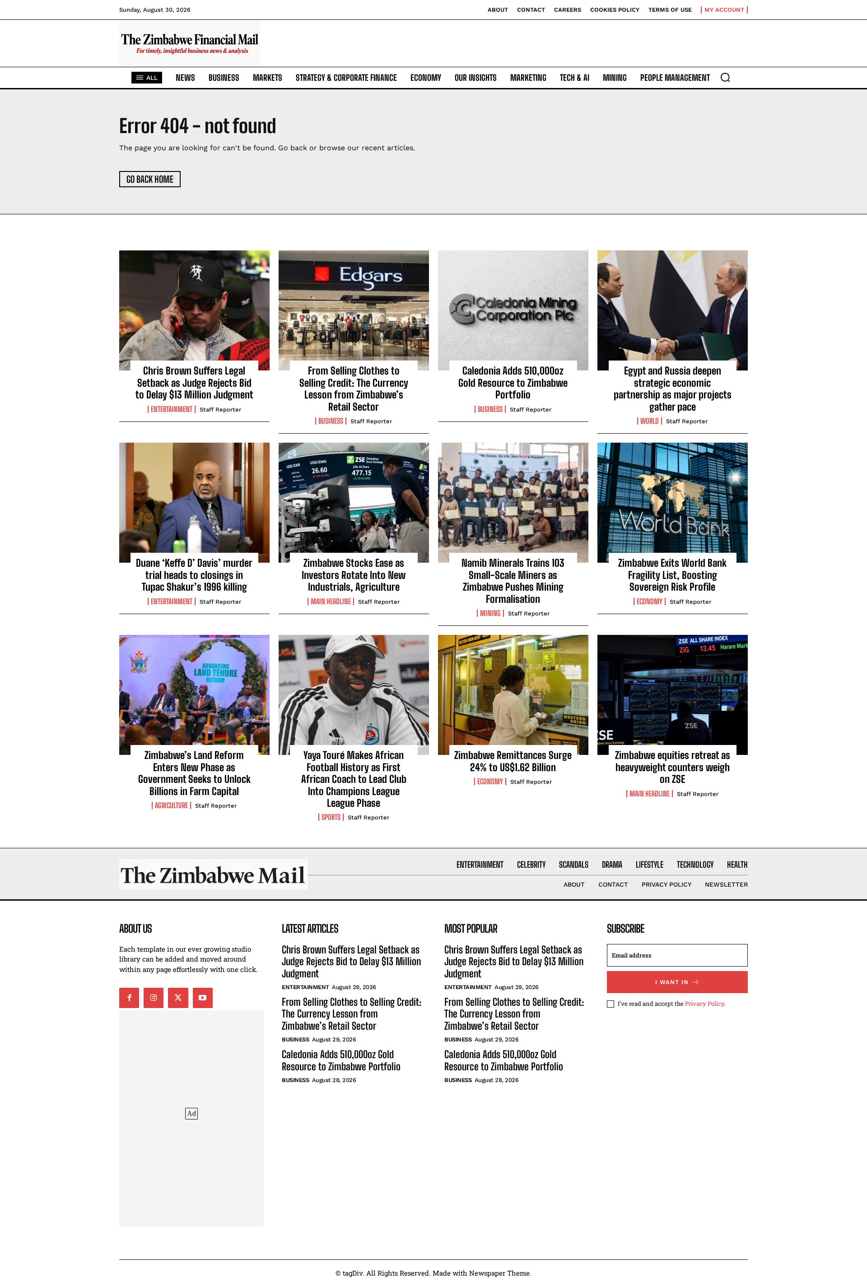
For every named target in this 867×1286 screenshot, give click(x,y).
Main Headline (331, 601)
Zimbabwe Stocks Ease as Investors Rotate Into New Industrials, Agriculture (354, 575)
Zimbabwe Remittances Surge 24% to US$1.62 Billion (513, 761)
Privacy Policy (704, 1003)
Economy (649, 601)
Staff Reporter (220, 409)
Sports (331, 817)
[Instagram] (153, 998)
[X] (178, 998)
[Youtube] (203, 998)
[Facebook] (129, 998)
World (649, 421)
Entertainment (171, 409)
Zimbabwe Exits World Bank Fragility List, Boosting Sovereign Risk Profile (672, 575)
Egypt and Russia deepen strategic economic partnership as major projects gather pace (673, 388)
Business (330, 421)
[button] (725, 77)
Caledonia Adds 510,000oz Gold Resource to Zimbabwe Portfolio (513, 383)
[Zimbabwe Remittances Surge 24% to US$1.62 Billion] (513, 695)
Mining (490, 613)
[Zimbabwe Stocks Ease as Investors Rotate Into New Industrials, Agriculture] (354, 503)
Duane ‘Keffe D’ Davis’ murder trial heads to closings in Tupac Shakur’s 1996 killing (194, 575)
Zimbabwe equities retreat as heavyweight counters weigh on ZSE (672, 767)
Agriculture (171, 805)
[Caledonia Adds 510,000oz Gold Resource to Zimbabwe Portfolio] (513, 310)
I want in (672, 982)
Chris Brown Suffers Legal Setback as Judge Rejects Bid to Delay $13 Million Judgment (194, 383)
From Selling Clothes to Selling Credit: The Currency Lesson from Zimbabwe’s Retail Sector (353, 388)
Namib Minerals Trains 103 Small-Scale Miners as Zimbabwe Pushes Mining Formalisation (512, 581)
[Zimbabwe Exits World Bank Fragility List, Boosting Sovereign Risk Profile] (672, 503)
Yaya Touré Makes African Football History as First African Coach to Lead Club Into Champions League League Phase (353, 779)
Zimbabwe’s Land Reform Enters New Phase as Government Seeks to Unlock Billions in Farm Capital (194, 773)
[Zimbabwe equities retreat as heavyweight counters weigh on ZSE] (672, 695)
